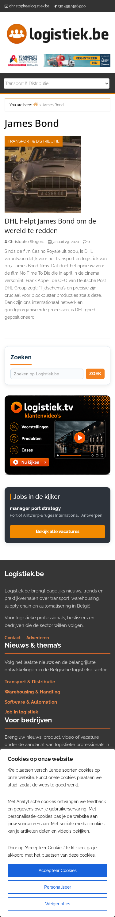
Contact (13, 637)
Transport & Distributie (33, 141)
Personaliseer (57, 887)
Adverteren (37, 637)
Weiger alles (57, 903)
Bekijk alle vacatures (57, 531)
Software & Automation (31, 702)
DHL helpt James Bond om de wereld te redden (50, 225)
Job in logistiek (21, 712)
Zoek (95, 373)
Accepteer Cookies (58, 870)
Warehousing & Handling (32, 692)
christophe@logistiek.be (29, 6)
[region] (57, 833)
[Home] (35, 104)
